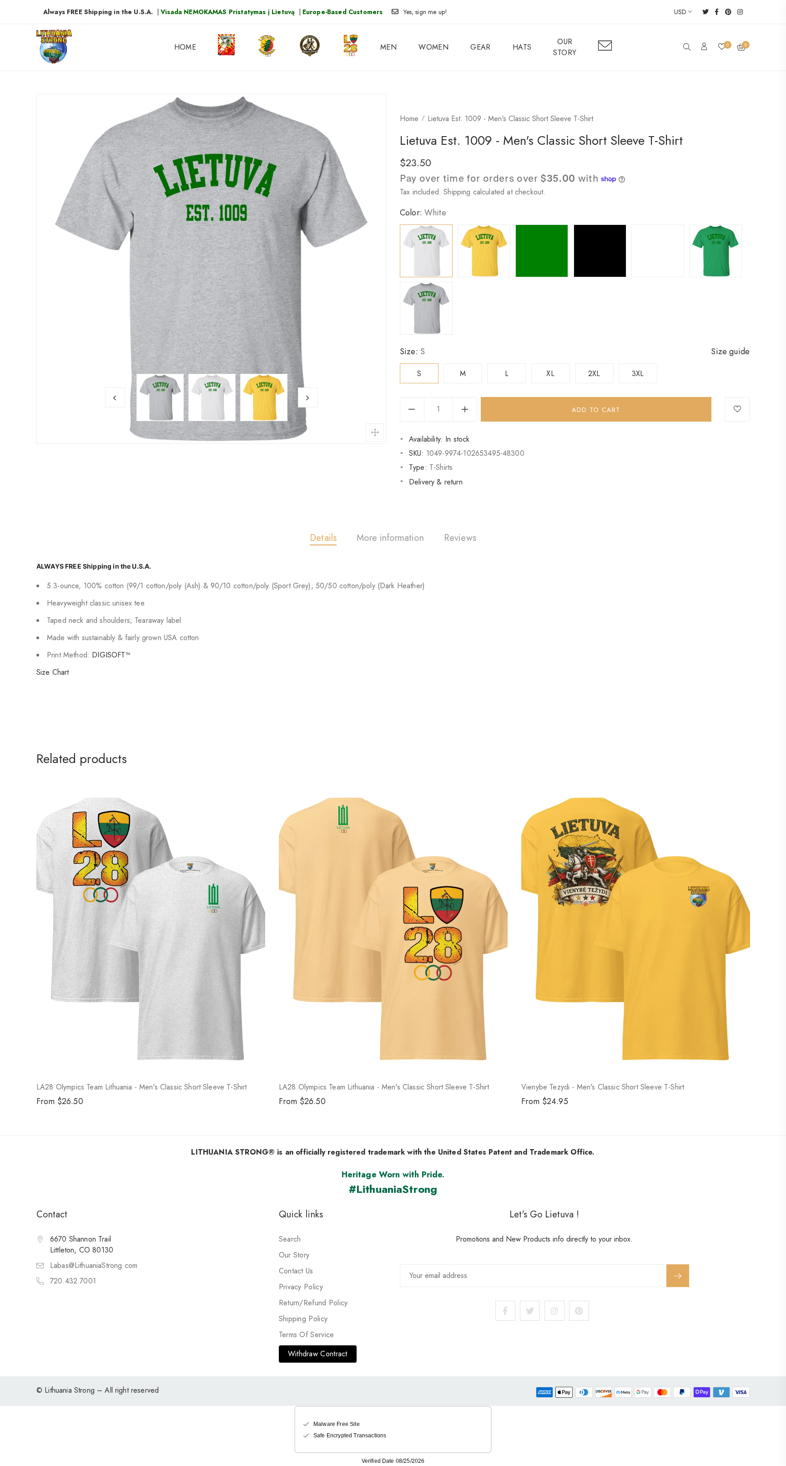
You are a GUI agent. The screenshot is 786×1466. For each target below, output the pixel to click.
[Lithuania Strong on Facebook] (714, 11)
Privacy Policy (301, 1287)
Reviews (460, 538)
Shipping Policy (303, 1318)
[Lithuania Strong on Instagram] (737, 11)
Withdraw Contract (318, 1354)
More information (390, 538)
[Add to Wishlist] (737, 409)
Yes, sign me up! (425, 11)
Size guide (730, 351)
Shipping (456, 192)
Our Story (294, 1255)
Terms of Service (306, 1334)
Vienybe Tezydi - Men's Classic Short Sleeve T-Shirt (602, 1087)
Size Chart (52, 672)
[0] (722, 47)
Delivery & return (436, 482)
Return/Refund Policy (313, 1303)
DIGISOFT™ (111, 655)
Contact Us (296, 1271)
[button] (686, 47)
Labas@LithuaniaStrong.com (93, 1265)
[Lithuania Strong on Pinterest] (725, 11)
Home (409, 118)
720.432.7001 (73, 1281)
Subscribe (677, 1275)
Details (323, 538)
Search (290, 1239)
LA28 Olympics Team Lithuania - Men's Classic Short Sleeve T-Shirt (141, 1087)
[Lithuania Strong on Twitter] (702, 11)
